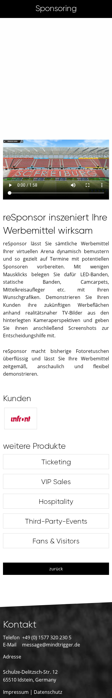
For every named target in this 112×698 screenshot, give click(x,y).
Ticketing (56, 462)
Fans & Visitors (56, 541)
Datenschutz (48, 692)
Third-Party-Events (56, 521)
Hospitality (56, 501)
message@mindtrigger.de (51, 644)
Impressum (16, 692)
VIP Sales (56, 482)
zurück (56, 569)
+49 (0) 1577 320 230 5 (46, 637)
